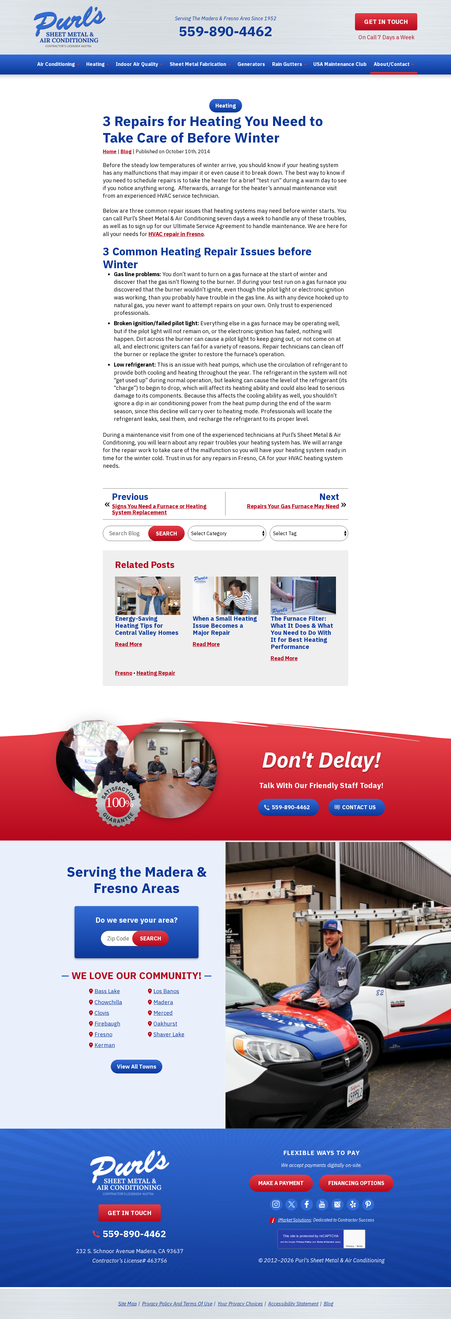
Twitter (291, 1204)
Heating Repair (156, 673)
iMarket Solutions (294, 1220)
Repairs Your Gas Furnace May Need (293, 506)
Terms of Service (325, 1242)
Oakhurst (165, 1023)
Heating (225, 105)
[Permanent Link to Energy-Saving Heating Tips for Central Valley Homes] (147, 596)
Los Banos (166, 991)
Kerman (104, 1045)
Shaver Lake (168, 1034)
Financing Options (356, 1183)
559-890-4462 (225, 31)
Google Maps (337, 1204)
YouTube (322, 1204)
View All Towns (136, 1066)
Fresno (123, 673)
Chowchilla (108, 1002)
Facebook (307, 1204)
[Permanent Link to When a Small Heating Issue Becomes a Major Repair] (225, 596)
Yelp (353, 1204)
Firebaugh (107, 1023)
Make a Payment (281, 1183)
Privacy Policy (303, 1242)
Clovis (101, 1012)
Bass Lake (107, 991)
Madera (163, 1002)
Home (110, 151)
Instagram (276, 1204)
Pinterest (368, 1204)
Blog (126, 151)
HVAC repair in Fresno (176, 234)
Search (166, 533)
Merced (163, 1012)
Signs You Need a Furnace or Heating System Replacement (159, 509)
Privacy (350, 1246)
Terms (360, 1246)
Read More (128, 644)
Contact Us (359, 807)
